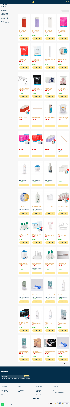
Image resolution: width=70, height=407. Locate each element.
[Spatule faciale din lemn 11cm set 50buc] (37, 108)
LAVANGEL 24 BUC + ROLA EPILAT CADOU (50, 147)
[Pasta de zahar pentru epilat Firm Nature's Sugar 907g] (63, 108)
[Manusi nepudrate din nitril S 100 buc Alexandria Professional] (63, 343)
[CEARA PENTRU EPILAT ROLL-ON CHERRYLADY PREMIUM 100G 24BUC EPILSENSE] (24, 22)
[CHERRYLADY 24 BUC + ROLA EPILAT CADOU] (24, 108)
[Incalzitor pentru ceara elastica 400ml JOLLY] (37, 168)
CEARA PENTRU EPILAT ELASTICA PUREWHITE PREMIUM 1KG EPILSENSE (36, 60)
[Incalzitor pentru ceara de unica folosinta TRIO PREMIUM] (37, 255)
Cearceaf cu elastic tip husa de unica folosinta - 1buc (24, 89)
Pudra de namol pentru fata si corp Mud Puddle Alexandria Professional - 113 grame (24, 294)
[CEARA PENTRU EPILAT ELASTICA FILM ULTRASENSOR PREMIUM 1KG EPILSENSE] (24, 51)
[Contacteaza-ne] (67, 1)
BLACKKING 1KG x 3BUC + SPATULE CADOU (23, 323)
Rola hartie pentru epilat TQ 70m (63, 60)
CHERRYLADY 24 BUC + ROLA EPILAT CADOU (23, 118)
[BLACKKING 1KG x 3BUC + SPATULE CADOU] (24, 314)
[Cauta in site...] (65, 1)
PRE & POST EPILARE (4, 17)
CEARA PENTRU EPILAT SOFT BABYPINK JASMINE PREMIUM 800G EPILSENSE (63, 89)
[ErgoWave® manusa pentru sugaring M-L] (50, 343)
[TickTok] (36, 398)
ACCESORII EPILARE (4, 18)
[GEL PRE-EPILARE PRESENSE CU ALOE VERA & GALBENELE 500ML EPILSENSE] (37, 197)
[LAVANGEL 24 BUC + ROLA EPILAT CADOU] (50, 138)
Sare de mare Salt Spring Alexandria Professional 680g (24, 352)
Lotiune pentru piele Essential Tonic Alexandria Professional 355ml (62, 294)
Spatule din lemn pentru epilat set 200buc (49, 89)
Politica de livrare (3, 393)
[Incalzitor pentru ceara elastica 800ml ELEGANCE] (24, 255)
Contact (2, 394)
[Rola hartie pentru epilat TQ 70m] (63, 51)
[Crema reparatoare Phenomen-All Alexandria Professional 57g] (37, 343)
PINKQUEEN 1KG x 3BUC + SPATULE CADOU (23, 147)
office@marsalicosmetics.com (59, 392)
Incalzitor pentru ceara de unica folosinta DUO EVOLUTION (49, 264)
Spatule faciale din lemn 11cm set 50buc (36, 118)
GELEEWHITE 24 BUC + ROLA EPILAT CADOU (63, 177)
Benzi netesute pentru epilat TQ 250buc (50, 118)
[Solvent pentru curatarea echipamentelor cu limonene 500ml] (50, 168)
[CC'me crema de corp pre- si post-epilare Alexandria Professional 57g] (63, 314)
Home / (2, 4)
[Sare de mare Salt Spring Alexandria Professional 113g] (50, 285)
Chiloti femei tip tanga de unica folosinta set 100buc (49, 235)
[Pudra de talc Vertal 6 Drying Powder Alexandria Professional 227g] (24, 168)
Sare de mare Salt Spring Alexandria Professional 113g (50, 294)
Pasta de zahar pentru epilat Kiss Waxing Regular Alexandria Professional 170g (50, 323)
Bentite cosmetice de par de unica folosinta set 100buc (50, 206)
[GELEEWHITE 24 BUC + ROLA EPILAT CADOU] (63, 168)
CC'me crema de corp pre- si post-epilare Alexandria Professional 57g (63, 323)
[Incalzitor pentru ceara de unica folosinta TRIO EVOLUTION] (24, 226)
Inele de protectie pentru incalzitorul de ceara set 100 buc (24, 206)
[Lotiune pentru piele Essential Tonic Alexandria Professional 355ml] (63, 285)
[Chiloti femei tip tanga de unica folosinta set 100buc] (50, 226)
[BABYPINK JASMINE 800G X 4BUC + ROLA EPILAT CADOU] (63, 197)
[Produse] (1, 2)
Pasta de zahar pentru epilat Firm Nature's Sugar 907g (63, 118)
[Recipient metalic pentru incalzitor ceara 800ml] (63, 226)
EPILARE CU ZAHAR (4, 14)
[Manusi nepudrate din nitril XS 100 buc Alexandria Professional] (37, 285)
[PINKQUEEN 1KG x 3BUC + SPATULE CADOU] (24, 138)
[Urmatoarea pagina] (67, 363)
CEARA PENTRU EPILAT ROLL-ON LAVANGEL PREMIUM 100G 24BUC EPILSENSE (36, 31)
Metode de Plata (21, 388)
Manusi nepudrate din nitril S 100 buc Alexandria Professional (63, 352)
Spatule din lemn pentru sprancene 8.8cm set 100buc (63, 147)
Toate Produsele (5, 4)
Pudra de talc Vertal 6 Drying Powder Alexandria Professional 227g (24, 177)
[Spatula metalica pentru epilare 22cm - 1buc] (63, 255)
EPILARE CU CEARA (4, 13)
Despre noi (2, 388)
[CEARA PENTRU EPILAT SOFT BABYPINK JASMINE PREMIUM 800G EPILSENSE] (63, 80)
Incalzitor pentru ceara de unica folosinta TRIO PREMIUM (36, 264)
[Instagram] (38, 398)
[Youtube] (34, 398)
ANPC (19, 391)
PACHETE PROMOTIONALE (5, 22)
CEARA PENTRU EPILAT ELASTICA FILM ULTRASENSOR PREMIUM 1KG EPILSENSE (23, 60)
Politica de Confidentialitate (26, 378)
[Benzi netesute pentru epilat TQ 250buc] (50, 108)
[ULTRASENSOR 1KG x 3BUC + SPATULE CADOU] (37, 138)
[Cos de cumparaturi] (68, 1)
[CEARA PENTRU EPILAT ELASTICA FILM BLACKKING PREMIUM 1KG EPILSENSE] (37, 80)
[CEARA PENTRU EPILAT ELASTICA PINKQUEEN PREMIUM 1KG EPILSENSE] (63, 22)
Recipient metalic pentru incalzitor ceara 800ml (62, 235)
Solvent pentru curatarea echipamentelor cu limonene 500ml (50, 177)
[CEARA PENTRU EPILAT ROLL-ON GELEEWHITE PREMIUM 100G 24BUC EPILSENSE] (50, 22)
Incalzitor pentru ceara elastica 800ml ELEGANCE (23, 264)
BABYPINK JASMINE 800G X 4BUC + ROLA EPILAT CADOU (63, 206)
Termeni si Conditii (4, 390)
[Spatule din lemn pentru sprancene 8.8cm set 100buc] (63, 138)
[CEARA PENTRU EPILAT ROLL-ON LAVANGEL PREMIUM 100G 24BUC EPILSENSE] (37, 22)
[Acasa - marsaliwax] (33, 2)
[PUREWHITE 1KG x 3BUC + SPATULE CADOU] (37, 226)
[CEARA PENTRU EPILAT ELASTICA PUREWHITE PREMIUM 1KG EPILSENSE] (37, 51)
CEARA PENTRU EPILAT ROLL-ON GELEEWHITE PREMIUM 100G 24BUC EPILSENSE (49, 31)
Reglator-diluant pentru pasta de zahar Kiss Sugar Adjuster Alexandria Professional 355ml (36, 323)
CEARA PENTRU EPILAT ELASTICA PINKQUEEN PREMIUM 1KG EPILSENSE (62, 31)
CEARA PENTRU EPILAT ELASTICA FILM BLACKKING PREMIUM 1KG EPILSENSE (37, 89)
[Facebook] (32, 398)
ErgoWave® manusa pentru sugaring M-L (50, 352)
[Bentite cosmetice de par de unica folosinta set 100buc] (50, 197)
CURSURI (2, 21)
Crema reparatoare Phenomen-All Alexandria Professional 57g (36, 352)
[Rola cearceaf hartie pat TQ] (50, 51)
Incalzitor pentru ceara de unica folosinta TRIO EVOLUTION (23, 235)
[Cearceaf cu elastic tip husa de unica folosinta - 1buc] (24, 80)
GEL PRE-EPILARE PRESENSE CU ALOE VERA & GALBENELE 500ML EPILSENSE (37, 206)
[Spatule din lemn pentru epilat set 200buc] (50, 80)
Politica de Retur (21, 390)
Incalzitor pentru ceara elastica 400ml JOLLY (36, 177)
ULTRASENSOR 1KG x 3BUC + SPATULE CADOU (37, 147)
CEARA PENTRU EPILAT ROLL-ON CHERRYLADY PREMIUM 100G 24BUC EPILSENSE (23, 31)
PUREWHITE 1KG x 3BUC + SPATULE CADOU (36, 235)
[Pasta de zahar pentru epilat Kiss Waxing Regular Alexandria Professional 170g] (50, 314)
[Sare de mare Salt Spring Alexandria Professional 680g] (24, 343)
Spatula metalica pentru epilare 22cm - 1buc (62, 264)
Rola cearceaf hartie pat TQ (50, 59)
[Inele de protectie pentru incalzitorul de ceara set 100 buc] (24, 197)
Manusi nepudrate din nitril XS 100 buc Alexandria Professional (37, 294)
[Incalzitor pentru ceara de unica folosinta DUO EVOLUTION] (50, 255)
